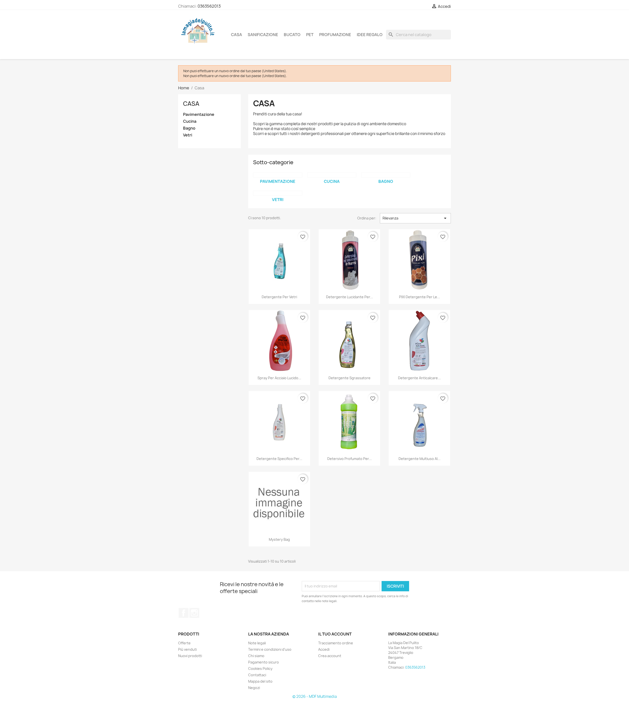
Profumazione (335, 34)
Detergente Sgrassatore (350, 378)
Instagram (194, 613)
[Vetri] (277, 193)
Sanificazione (263, 34)
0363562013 (209, 6)
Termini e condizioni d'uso (269, 649)
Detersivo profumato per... (349, 458)
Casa (236, 34)
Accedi (323, 649)
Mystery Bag (279, 539)
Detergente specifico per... (279, 458)
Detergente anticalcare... (419, 378)
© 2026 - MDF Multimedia (314, 696)
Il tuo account (335, 634)
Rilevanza (415, 218)
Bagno (189, 128)
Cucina (189, 121)
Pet (310, 34)
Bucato (292, 34)
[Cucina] (331, 175)
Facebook (183, 613)
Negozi (254, 687)
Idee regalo (370, 34)
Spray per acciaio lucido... (279, 378)
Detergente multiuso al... (420, 458)
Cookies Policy (260, 668)
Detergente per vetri (279, 297)
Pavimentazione (198, 114)
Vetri (187, 135)
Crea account (329, 655)
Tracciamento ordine (335, 643)
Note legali (257, 643)
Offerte (184, 643)
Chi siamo (256, 655)
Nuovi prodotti (190, 655)
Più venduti (187, 649)
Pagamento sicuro (263, 662)
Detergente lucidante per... (349, 297)
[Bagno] (385, 175)
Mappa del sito (260, 681)
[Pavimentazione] (277, 175)
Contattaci (257, 675)
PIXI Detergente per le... (419, 297)
